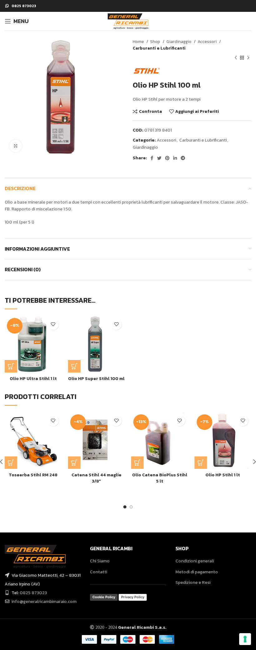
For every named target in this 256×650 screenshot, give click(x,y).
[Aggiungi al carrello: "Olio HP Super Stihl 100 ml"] (74, 366)
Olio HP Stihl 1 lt (222, 475)
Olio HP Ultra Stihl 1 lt (33, 378)
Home (139, 41)
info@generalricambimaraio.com (44, 601)
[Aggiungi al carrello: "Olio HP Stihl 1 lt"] (200, 462)
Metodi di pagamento (196, 572)
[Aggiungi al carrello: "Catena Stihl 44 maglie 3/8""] (74, 462)
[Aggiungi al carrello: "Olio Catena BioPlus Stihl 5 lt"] (137, 462)
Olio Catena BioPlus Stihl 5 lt (159, 478)
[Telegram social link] (183, 158)
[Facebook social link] (152, 158)
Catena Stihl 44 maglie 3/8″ (96, 478)
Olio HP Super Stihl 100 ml (96, 378)
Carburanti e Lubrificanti (159, 48)
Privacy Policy (132, 597)
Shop (155, 41)
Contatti (98, 572)
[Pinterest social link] (167, 158)
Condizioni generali (194, 561)
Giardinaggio (179, 41)
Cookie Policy (103, 597)
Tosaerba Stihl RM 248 (33, 475)
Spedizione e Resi (192, 582)
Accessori (208, 41)
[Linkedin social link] (175, 158)
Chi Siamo (100, 561)
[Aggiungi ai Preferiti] (53, 324)
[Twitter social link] (159, 158)
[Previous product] (236, 58)
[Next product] (248, 58)
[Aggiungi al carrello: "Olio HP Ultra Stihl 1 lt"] (11, 366)
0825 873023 (33, 593)
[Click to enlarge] (15, 146)
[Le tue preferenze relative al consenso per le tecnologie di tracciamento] (245, 639)
